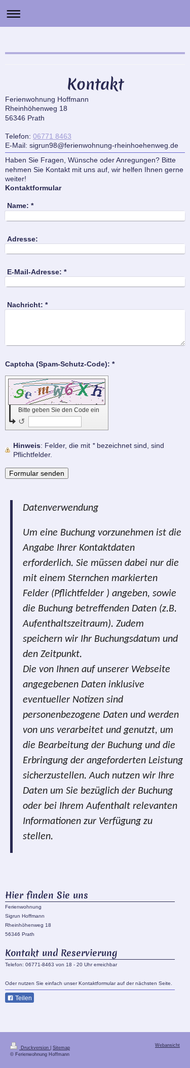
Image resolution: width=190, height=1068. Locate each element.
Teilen (23, 998)
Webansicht (167, 1045)
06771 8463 (52, 136)
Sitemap (61, 1048)
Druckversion (34, 1048)
